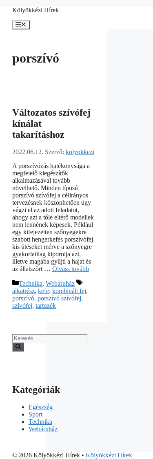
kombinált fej (69, 290)
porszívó (23, 298)
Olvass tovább (70, 268)
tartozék (45, 305)
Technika (30, 283)
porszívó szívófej (59, 298)
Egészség (41, 406)
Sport (35, 414)
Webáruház (60, 283)
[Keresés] (18, 347)
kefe (43, 290)
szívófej (22, 305)
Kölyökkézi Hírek (35, 10)
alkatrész (23, 290)
